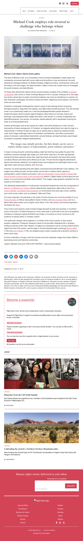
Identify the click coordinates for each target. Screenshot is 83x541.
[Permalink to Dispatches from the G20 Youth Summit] (41, 374)
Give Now (11, 340)
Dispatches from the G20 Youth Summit (21, 395)
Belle (18, 205)
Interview (60, 512)
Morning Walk (71, 228)
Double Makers (45, 533)
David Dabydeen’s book (57, 174)
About (24, 11)
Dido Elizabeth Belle (59, 200)
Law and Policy (53, 11)
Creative (60, 509)
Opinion (7, 392)
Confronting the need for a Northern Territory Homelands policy (31, 449)
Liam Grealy (10, 459)
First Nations (31, 11)
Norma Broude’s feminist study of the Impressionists (24, 176)
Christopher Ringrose (38, 30)
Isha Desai (9, 405)
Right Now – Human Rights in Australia (12, 7)
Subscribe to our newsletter (45, 484)
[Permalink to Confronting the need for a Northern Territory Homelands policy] (41, 429)
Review (41, 18)
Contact (22, 523)
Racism (15, 262)
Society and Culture (42, 11)
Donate (74, 3)
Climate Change (63, 11)
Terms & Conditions (49, 530)
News (60, 516)
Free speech (8, 262)
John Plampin (18, 231)
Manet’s (16, 188)
